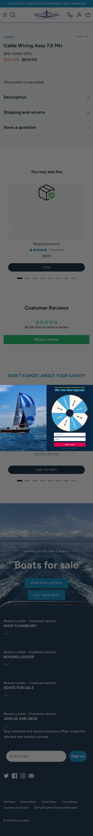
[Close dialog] (1, 386)
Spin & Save (70, 444)
